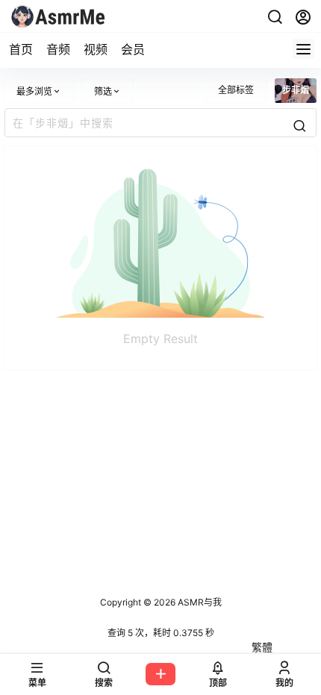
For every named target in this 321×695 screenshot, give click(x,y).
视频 (95, 49)
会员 (133, 49)
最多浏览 (34, 91)
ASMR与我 (198, 602)
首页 (21, 49)
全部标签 (236, 89)
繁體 (262, 647)
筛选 (103, 91)
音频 (58, 49)
